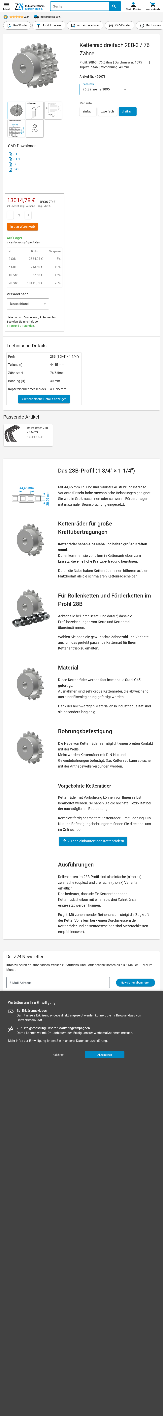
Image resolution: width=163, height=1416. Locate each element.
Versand (30, 206)
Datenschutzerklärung (91, 1041)
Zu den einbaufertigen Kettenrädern (95, 841)
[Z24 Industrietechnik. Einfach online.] (30, 6)
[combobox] (104, 89)
